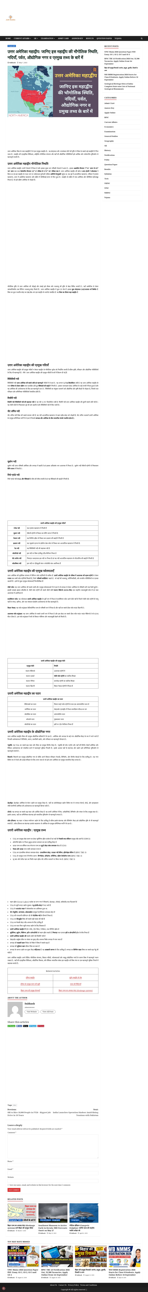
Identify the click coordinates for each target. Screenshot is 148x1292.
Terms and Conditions (88, 1285)
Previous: (29, 1112)
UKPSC (107, 183)
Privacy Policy (73, 1285)
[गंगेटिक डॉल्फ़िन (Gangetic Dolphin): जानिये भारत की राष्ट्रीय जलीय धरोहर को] (83, 1213)
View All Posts (48, 1012)
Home (8, 38)
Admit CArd (109, 103)
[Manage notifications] (3, 1288)
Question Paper (104, 38)
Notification (109, 155)
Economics (108, 127)
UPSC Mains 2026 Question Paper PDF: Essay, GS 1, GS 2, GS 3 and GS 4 (23, 1272)
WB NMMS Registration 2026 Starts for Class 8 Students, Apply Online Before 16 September (121, 77)
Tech (106, 179)
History (107, 150)
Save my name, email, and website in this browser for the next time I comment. (40, 1185)
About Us (53, 1285)
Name (10, 1161)
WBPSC (107, 193)
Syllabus (108, 174)
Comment (12, 1132)
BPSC (20, 1220)
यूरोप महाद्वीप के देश (75, 977)
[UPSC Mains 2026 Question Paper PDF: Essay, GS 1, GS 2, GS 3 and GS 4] (23, 1256)
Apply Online (109, 113)
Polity (106, 160)
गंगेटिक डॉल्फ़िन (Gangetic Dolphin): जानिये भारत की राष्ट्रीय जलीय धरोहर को (81, 1228)
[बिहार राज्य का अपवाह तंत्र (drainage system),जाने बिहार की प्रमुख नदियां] (22, 1213)
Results (90, 38)
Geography (11, 46)
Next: (75, 1112)
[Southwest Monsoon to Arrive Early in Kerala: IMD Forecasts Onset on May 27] (52, 1213)
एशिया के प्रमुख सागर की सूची (30, 984)
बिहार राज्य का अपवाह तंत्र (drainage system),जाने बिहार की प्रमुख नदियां (21, 1226)
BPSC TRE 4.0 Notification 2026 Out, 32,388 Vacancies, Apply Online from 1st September (121, 61)
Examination (47, 38)
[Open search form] (141, 38)
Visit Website (32, 1012)
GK (35, 38)
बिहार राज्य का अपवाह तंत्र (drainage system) (76, 990)
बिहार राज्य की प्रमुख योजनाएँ (30, 990)
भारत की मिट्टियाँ (75, 984)
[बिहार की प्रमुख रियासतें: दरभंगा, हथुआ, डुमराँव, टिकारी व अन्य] (91, 1256)
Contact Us (62, 1285)
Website (11, 1177)
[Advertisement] (101, 18)
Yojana (118, 38)
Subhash (12, 63)
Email (10, 1169)
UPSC (14, 1105)
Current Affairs (21, 38)
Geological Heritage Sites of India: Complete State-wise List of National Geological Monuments (119, 86)
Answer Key (77, 38)
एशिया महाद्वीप (30, 977)
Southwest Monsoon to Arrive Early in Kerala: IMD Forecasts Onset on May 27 (52, 1228)
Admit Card (63, 38)
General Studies (111, 136)
